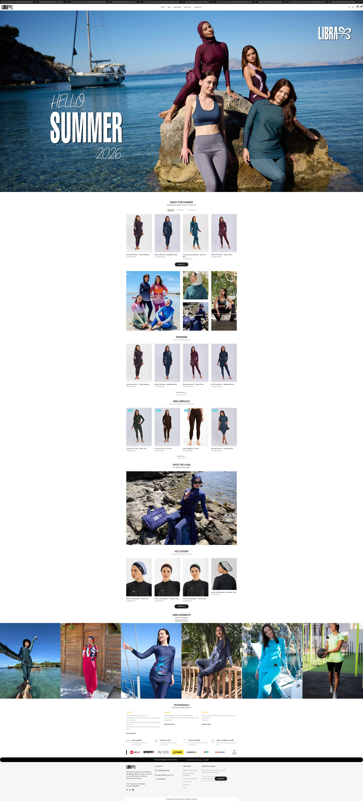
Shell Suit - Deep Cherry (219, 255)
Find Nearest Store (164, 770)
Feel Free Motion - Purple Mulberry (138, 384)
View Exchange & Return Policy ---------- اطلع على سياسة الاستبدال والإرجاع (181, 760)
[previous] (11, 101)
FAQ (184, 788)
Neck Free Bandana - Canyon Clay (166, 599)
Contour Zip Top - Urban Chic (136, 448)
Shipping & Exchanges (190, 770)
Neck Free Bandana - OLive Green (194, 599)
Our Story (186, 785)
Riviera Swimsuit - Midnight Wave (166, 384)
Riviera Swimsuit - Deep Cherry (193, 384)
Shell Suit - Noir (160, 255)
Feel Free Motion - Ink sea (135, 255)
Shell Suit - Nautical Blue (191, 255)
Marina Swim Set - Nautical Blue (222, 448)
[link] (181, 101)
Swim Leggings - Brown (191, 448)
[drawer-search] (349, 7)
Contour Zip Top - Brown (163, 448)
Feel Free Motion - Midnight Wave (222, 384)
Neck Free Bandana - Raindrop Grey (223, 592)
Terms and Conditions (190, 779)
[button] (150, 217)
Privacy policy (187, 782)
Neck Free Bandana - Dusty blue (137, 599)
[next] (352, 101)
